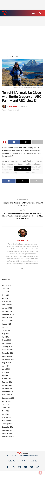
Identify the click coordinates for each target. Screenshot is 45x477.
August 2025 (6, 324)
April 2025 (5, 337)
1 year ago (23, 106)
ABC (16, 57)
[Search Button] (40, 12)
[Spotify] (31, 466)
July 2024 (5, 366)
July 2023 (5, 404)
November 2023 (8, 392)
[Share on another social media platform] (37, 142)
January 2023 (7, 424)
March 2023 (6, 417)
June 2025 (6, 330)
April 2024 (5, 375)
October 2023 (7, 395)
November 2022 (8, 430)
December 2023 (7, 388)
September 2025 (8, 321)
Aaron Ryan (13, 106)
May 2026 (5, 295)
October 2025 (7, 317)
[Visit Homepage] (4, 13)
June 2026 (6, 292)
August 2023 (6, 401)
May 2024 (5, 372)
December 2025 (7, 311)
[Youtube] (25, 466)
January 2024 (7, 385)
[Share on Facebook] (14, 142)
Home (4, 57)
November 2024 (8, 353)
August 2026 (6, 285)
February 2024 (7, 382)
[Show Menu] (33, 12)
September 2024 (8, 359)
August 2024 (6, 363)
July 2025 (5, 327)
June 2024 (6, 369)
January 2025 (7, 346)
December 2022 (7, 427)
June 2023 (6, 408)
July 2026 (5, 289)
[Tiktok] (37, 466)
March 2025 (6, 340)
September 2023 (8, 398)
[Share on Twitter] (25, 142)
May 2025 (5, 334)
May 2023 (5, 411)
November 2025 (8, 314)
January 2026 (7, 308)
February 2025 (7, 343)
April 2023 (5, 414)
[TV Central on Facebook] (7, 466)
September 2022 (8, 437)
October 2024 (7, 356)
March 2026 (6, 301)
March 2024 (6, 379)
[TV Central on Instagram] (19, 466)
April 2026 (5, 298)
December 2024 (7, 350)
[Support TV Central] (22, 453)
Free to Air (11, 57)
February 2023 (7, 420)
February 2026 (7, 305)
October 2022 (7, 433)
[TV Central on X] (13, 466)
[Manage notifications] (40, 472)
